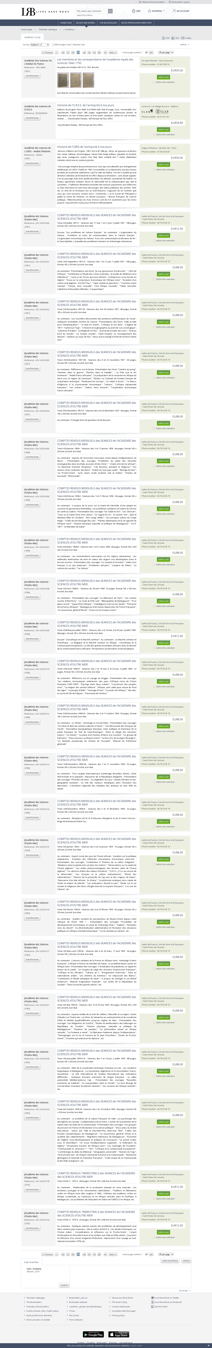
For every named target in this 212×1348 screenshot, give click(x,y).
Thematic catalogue (47, 29)
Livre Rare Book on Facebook (168, 1302)
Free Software (76, 1319)
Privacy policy (118, 1315)
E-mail (188, 38)
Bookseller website (78, 1302)
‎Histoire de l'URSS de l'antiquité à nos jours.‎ (84, 147)
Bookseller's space (180, 2)
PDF (168, 38)
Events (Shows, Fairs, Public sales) (42, 1311)
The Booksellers (108, 22)
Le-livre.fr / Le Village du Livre (155, 106)
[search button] (110, 11)
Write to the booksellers (153, 2)
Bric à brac (74, 1315)
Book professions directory (137, 22)
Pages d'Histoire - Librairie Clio (156, 148)
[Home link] (45, 11)
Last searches (31, 1262)
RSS (177, 38)
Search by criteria (84, 15)
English (81, 1342)
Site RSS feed (160, 1306)
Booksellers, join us (78, 1297)
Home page (66, 22)
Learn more (136, 1345)
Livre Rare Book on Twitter (166, 1297)
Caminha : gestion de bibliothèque (85, 1306)
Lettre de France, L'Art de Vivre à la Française (163, 216)
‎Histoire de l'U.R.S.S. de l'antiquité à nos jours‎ (85, 105)
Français (113, 1342)
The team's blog (119, 1302)
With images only (62, 44)
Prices (72, 1311)
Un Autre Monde (149, 60)
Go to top (183, 1290)
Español (90, 1342)
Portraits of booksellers (38, 1306)
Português (102, 1342)
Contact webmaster (120, 1306)
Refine (183, 44)
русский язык (126, 1342)
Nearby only (79, 44)
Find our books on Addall (38, 1319)
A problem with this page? (123, 1311)
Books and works (85, 22)
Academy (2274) (32, 37)
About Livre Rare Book (122, 1297)
